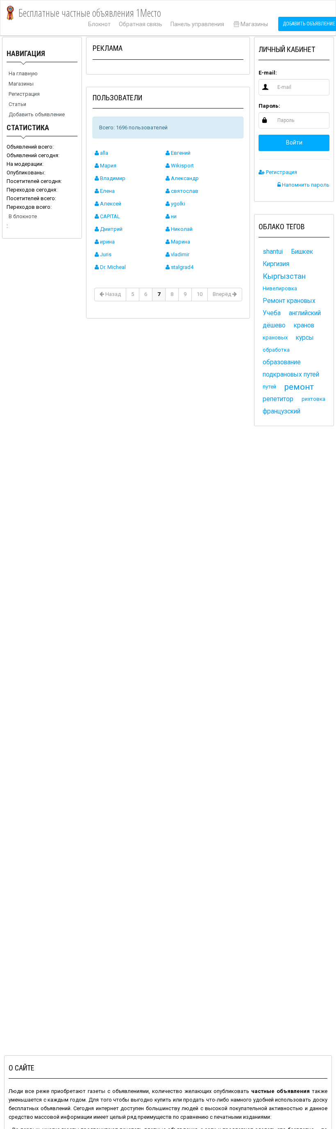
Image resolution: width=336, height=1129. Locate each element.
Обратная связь (140, 24)
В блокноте (23, 216)
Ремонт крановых (289, 301)
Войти (294, 142)
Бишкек (302, 251)
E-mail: (268, 73)
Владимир (112, 178)
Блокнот (99, 24)
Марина (180, 242)
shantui (273, 251)
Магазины (254, 24)
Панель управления (197, 24)
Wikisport (182, 166)
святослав (184, 191)
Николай (181, 229)
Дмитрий (111, 229)
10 (199, 294)
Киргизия (276, 264)
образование (282, 362)
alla (103, 153)
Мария (107, 166)
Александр (184, 178)
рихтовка (313, 399)
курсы (305, 337)
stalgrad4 (181, 267)
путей (269, 387)
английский (305, 313)
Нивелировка (280, 288)
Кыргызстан (284, 276)
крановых (275, 337)
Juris (105, 254)
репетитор (278, 399)
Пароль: (269, 106)
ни (173, 216)
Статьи (17, 104)
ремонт (299, 387)
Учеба (272, 313)
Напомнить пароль (305, 185)
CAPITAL (109, 216)
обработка (276, 350)
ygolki (177, 204)
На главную (23, 73)
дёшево (274, 325)
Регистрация (24, 94)
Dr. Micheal (112, 267)
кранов (304, 325)
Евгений (180, 153)
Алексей (110, 204)
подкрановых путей (291, 374)
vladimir (179, 254)
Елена (107, 191)
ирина (107, 242)
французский (281, 411)
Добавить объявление (37, 114)
